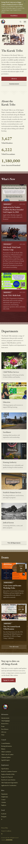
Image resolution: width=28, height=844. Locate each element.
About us (14, 78)
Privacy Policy (4, 828)
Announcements (14, 84)
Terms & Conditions (6, 831)
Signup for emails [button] (8, 680)
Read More (14, 15)
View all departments (14, 543)
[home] (3, 22)
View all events (14, 646)
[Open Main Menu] (25, 22)
